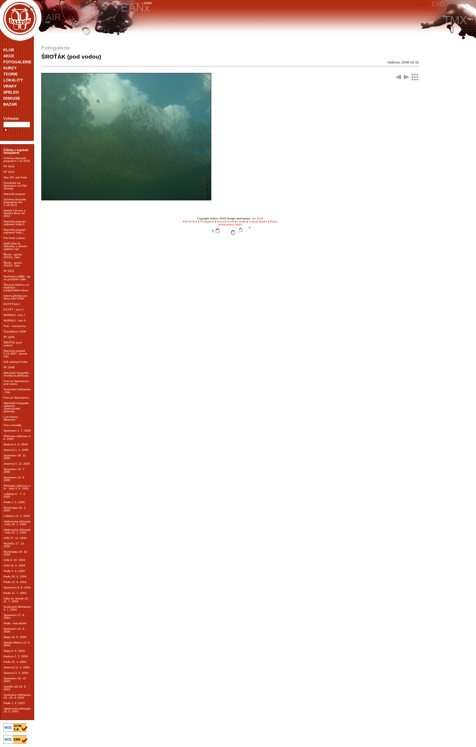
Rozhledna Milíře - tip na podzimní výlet (17, 278)
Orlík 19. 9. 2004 (14, 565)
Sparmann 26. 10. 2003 (15, 680)
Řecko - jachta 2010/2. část (13, 264)
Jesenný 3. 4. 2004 (16, 672)
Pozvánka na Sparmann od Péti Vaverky (15, 185)
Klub (186, 221)
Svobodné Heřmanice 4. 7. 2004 (17, 608)
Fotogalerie (207, 221)
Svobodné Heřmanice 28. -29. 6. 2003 (17, 696)
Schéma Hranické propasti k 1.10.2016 (17, 159)
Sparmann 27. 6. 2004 (14, 616)
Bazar (273, 221)
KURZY (10, 68)
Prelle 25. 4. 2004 (15, 661)
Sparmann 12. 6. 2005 (14, 479)
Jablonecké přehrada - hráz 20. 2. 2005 (17, 531)
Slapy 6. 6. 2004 (14, 650)
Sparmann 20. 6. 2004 (14, 630)
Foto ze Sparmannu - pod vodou (17, 382)
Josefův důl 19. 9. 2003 (15, 688)
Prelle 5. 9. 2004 (14, 570)
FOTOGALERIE (17, 62)
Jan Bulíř (257, 218)
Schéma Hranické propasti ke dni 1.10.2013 (15, 202)
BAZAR (10, 104)
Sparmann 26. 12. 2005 (15, 457)
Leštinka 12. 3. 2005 (17, 515)
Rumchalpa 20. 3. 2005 (15, 509)
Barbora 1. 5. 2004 (16, 656)
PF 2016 (9, 166)
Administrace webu (230, 224)
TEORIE (10, 74)
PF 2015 (9, 171)
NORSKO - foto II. (15, 320)
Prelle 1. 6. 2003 (14, 703)
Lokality (241, 221)
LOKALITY (13, 80)
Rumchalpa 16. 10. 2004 (16, 553)
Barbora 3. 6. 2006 (16, 444)
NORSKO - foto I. (15, 315)
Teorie (230, 221)
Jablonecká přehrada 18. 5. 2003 (17, 710)
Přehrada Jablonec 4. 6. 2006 (17, 437)
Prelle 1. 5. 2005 (14, 502)
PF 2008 (9, 367)
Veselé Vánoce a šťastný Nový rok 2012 (14, 213)
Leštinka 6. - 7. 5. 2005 (15, 495)
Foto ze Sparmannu (16, 397)
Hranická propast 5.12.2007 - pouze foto (15, 353)
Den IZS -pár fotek (15, 177)
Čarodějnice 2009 (15, 331)
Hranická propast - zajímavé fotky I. (15, 231)
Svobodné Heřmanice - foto (17, 391)
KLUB (8, 50)
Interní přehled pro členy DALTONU (15, 297)
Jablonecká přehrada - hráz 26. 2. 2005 (17, 523)
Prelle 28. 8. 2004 (15, 576)
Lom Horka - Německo (11, 418)
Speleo (262, 221)
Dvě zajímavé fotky (16, 361)
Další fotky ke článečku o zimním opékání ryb (15, 246)
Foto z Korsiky (12, 425)
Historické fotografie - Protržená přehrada (17, 374)
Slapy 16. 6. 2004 (15, 637)
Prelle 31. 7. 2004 (15, 593)
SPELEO (11, 92)
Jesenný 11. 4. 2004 (17, 667)
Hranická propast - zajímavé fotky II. (15, 223)
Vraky (252, 221)
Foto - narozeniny (15, 326)
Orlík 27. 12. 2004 (15, 537)
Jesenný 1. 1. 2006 (16, 449)
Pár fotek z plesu (14, 237)
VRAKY (10, 86)
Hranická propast (14, 193)
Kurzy (220, 221)
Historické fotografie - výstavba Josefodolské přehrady (17, 407)
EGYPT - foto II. (14, 309)
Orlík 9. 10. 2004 (14, 559)
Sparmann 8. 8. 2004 (17, 587)
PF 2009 (9, 337)
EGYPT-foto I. (12, 304)
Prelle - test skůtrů (15, 623)
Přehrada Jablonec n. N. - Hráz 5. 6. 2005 (17, 487)
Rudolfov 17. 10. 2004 (14, 545)
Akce (194, 221)
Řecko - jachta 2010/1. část (13, 256)
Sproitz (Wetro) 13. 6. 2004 (17, 644)
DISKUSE (11, 98)
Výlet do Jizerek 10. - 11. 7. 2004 (17, 600)
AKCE (8, 56)
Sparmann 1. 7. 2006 (17, 430)
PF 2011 (9, 270)
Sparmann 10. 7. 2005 (14, 470)
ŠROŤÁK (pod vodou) (13, 344)
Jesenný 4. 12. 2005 (17, 463)
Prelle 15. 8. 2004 (15, 582)
